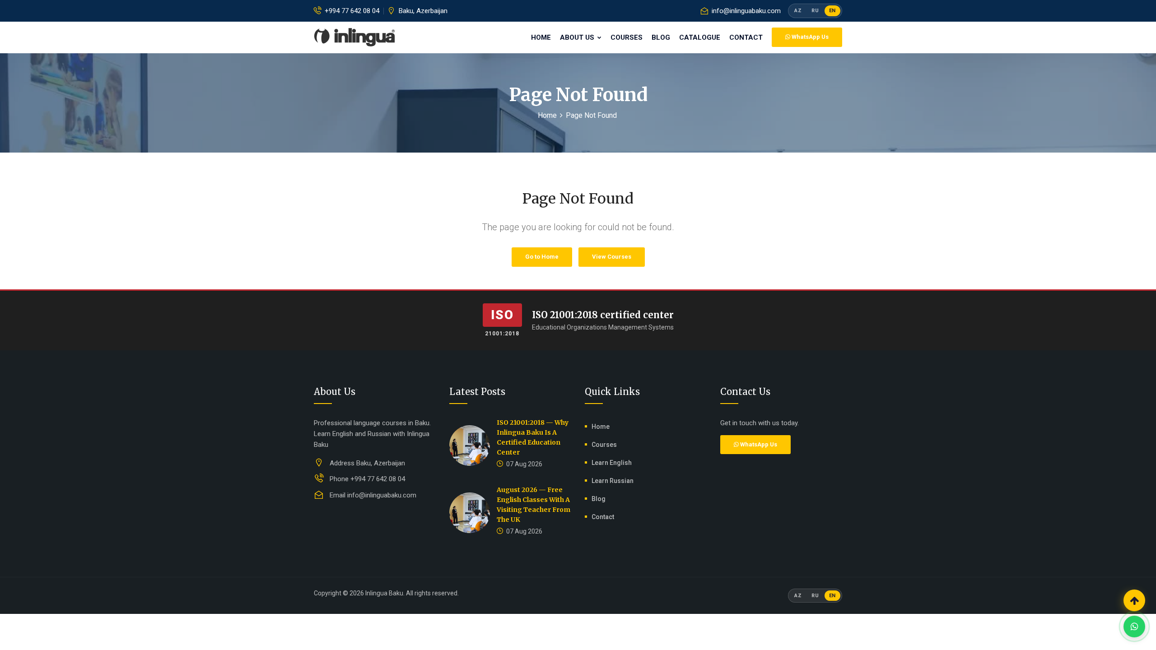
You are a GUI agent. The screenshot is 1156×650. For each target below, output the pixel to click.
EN (832, 11)
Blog (661, 37)
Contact (746, 37)
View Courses (611, 256)
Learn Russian (613, 480)
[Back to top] (1134, 600)
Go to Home (542, 256)
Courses (627, 37)
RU (815, 11)
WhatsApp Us (809, 36)
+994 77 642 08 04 (352, 11)
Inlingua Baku (384, 593)
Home (541, 37)
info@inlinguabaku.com (746, 11)
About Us (578, 37)
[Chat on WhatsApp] (1134, 626)
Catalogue (699, 37)
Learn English (612, 462)
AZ (798, 11)
